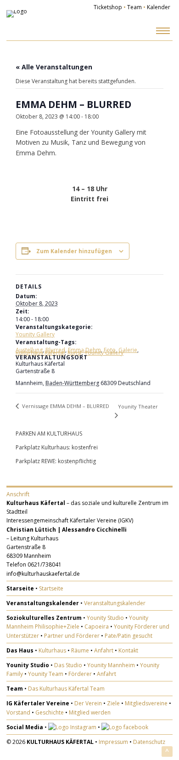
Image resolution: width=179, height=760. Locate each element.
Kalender (158, 7)
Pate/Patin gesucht (128, 636)
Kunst (74, 353)
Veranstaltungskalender (114, 603)
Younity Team (45, 674)
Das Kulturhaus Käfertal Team (66, 688)
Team (134, 7)
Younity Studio (105, 618)
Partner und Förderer (72, 636)
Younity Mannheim (111, 665)
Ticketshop (108, 7)
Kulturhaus (52, 650)
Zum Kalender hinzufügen (74, 251)
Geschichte (49, 712)
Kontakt (128, 650)
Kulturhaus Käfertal (40, 353)
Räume (80, 650)
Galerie (127, 350)
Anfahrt (103, 650)
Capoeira (96, 626)
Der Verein (88, 703)
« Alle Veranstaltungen (54, 66)
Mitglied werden (90, 712)
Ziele (113, 703)
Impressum (113, 742)
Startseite (51, 588)
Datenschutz (149, 742)
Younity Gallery (35, 334)
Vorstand (18, 712)
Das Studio (68, 665)
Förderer (80, 674)
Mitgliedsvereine (146, 703)
